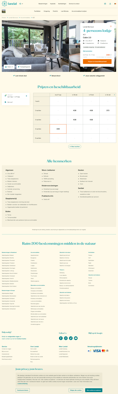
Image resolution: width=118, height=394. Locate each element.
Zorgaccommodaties (36, 311)
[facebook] (61, 339)
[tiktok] (71, 339)
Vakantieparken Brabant (8, 255)
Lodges (32, 265)
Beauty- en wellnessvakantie (67, 285)
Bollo (89, 283)
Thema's (62, 270)
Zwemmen (91, 270)
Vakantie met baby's (65, 295)
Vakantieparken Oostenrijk (8, 301)
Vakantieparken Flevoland (8, 260)
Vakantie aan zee (64, 263)
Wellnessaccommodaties (37, 309)
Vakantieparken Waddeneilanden (10, 281)
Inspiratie (52, 3)
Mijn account (5, 351)
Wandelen (90, 265)
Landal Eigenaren (63, 354)
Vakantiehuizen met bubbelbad (38, 316)
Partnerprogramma (35, 359)
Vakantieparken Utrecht (8, 278)
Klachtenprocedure (7, 359)
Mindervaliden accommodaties (38, 314)
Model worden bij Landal (36, 356)
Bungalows (33, 258)
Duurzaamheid (34, 351)
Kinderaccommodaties (36, 298)
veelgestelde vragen (13, 336)
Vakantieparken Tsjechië (8, 303)
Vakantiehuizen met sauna (37, 319)
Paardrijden (91, 260)
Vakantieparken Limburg (8, 270)
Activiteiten (91, 285)
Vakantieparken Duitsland (8, 298)
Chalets (33, 260)
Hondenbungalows (35, 324)
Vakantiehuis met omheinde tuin (39, 296)
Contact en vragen (6, 349)
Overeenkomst (5, 354)
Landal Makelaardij (63, 356)
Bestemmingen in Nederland (9, 252)
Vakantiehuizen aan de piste (38, 306)
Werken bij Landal (34, 354)
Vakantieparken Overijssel (8, 276)
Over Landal (33, 349)
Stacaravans (34, 270)
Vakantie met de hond (65, 283)
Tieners (90, 280)
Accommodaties (35, 252)
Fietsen (90, 255)
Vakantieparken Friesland (8, 263)
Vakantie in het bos (64, 258)
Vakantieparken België (7, 293)
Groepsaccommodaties (36, 290)
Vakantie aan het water (65, 260)
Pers (31, 361)
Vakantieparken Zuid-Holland (9, 286)
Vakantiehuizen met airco (37, 321)
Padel (89, 263)
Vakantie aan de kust (65, 255)
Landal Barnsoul (88, 27)
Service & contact (74, 3)
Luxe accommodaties (36, 301)
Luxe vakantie (63, 275)
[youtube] (76, 339)
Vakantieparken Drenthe (8, 258)
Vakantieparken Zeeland (8, 283)
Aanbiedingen (62, 3)
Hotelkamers (34, 263)
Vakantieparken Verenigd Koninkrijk (11, 306)
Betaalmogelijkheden (7, 356)
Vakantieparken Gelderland (8, 265)
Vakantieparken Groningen (8, 268)
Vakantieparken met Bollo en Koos (68, 303)
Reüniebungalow (35, 303)
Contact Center (21, 338)
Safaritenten (34, 268)
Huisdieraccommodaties (37, 293)
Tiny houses (34, 276)
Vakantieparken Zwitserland (9, 309)
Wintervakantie (63, 278)
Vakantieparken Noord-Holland (9, 273)
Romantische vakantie (65, 280)
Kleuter (90, 278)
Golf (89, 258)
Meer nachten (75, 146)
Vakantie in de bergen (65, 265)
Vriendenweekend (64, 288)
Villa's (32, 278)
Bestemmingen (43, 3)
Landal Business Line (64, 351)
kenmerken (87, 51)
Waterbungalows (35, 281)
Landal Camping (63, 349)
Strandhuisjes (34, 273)
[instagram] (66, 339)
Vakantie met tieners (65, 300)
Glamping (62, 272)
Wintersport (91, 268)
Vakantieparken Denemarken (9, 296)
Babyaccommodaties (36, 288)
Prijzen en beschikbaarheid (97, 61)
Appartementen (35, 255)
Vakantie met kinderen (65, 292)
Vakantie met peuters (65, 298)
